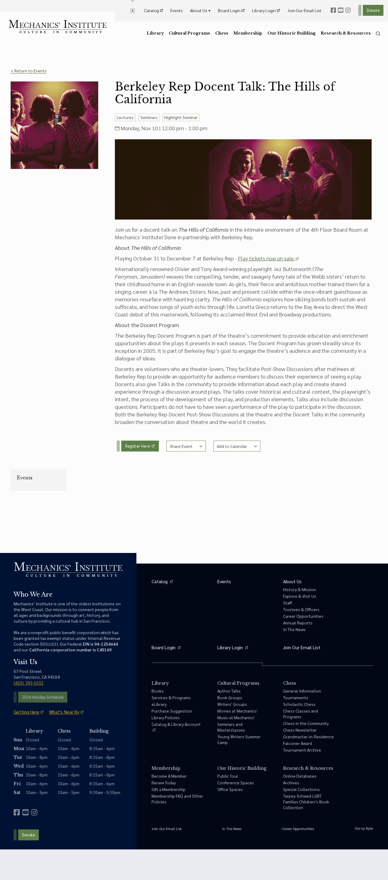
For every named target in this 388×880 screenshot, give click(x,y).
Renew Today (164, 782)
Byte (369, 828)
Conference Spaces (235, 782)
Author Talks (229, 690)
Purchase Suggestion (172, 710)
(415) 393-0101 (29, 683)
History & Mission (299, 589)
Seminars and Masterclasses (231, 727)
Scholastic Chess (299, 704)
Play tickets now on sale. (266, 258)
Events (24, 478)
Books (158, 690)
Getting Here (26, 712)
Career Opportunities (303, 616)
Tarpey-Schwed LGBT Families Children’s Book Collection (306, 801)
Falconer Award (297, 743)
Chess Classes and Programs (300, 713)
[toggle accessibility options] (132, 10)
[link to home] (57, 26)
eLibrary (159, 704)
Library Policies (166, 717)
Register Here (138, 445)
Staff (287, 602)
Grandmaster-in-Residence (308, 736)
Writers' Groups (232, 704)
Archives (291, 782)
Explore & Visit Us (299, 596)
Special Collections (301, 789)
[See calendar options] (237, 446)
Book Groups (229, 697)
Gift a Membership (169, 789)
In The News (294, 629)
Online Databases (299, 776)
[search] (378, 33)
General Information (302, 690)
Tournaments (295, 697)
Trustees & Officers (301, 609)
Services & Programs (171, 697)
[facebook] (333, 10)
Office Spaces (230, 789)
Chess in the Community (306, 723)
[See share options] (186, 446)
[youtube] (340, 10)
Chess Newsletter (300, 730)
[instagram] (348, 10)
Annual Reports (298, 622)
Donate (373, 10)
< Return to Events (29, 70)
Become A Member (169, 776)
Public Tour (227, 776)
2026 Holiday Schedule (42, 697)
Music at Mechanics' (236, 717)
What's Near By (64, 712)
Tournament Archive (302, 750)
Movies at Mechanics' (237, 710)
